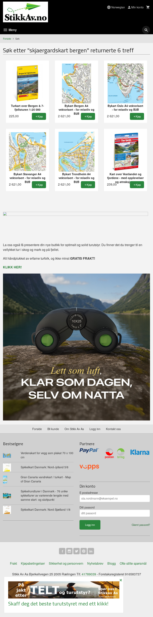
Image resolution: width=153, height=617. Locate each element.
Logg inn (94, 429)
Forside (7, 38)
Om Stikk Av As (74, 429)
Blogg (111, 563)
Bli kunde (53, 429)
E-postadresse (88, 493)
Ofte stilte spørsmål (133, 563)
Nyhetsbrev (95, 563)
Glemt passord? (141, 525)
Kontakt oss (113, 429)
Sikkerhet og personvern (66, 563)
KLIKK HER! (12, 267)
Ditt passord (87, 507)
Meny (12, 29)
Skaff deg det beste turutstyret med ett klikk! (58, 603)
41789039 (89, 574)
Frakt (13, 563)
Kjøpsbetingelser (33, 563)
